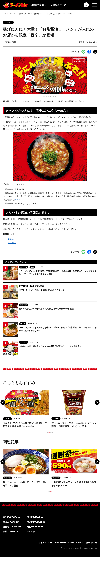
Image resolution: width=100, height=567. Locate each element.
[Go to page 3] (50, 432)
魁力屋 (11, 239)
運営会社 (79, 542)
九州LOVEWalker (35, 517)
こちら (17, 200)
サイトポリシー (45, 542)
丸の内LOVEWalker (36, 521)
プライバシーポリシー (64, 542)
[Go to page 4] (52, 432)
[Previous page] (2, 402)
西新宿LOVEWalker (12, 526)
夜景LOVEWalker (11, 531)
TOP (4, 14)
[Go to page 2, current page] (49, 432)
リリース (12, 242)
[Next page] (97, 402)
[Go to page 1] (47, 432)
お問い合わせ (91, 542)
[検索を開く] (86, 4)
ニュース (12, 14)
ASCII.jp (31, 531)
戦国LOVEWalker (35, 526)
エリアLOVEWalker (12, 517)
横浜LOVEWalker (11, 521)
